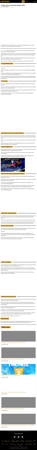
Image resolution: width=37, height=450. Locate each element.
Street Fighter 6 (3, 50)
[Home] (4, 1)
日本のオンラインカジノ (30, 441)
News (2, 440)
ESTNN (20, 315)
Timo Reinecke (11, 6)
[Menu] (23, 1)
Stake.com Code (21, 441)
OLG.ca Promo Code (14, 441)
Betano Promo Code (6, 441)
